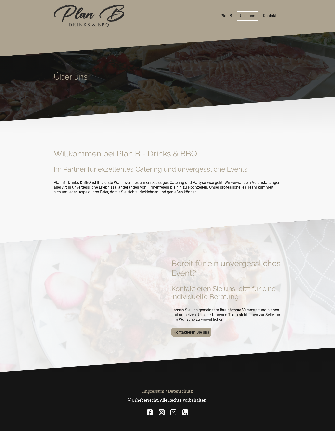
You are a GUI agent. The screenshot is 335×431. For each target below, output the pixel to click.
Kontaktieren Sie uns (191, 332)
